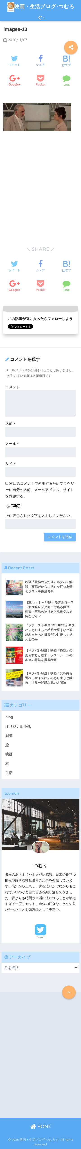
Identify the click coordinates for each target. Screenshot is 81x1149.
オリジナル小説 (18, 726)
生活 (9, 773)
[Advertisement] (40, 189)
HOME (43, 1126)
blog (9, 717)
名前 (10, 424)
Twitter (40, 937)
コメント (12, 387)
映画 (9, 754)
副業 (9, 735)
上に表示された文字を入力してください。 (39, 516)
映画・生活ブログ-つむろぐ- (44, 11)
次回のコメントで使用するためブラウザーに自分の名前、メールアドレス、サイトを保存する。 (39, 490)
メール (11, 444)
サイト (10, 463)
